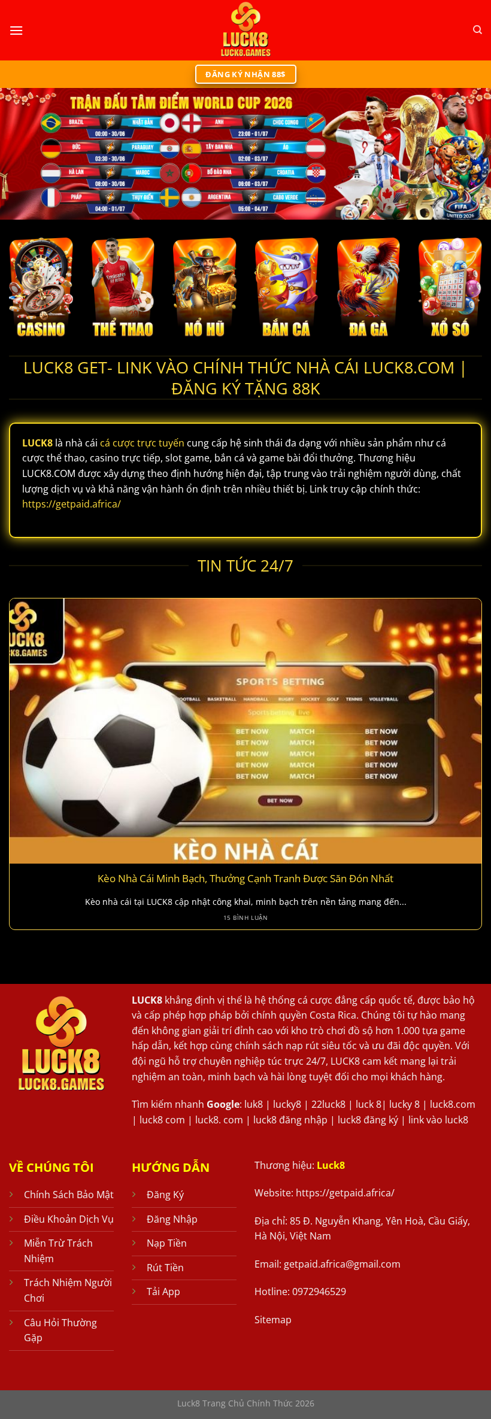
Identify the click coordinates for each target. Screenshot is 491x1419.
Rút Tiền (165, 1267)
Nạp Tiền (167, 1243)
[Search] (477, 30)
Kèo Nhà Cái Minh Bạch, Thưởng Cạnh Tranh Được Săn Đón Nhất (245, 878)
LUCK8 (147, 1000)
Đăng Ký (165, 1194)
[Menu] (16, 30)
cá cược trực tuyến (142, 442)
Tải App (163, 1291)
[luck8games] (245, 30)
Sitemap (273, 1319)
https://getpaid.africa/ (71, 504)
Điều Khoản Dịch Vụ (69, 1219)
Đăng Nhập (172, 1219)
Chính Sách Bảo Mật (69, 1194)
